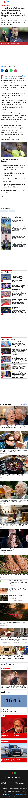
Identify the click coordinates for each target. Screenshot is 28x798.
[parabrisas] (14, 742)
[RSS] (19, 778)
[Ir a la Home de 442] (6, 2)
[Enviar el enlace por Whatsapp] (11, 70)
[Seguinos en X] (12, 778)
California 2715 (10, 792)
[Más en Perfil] (9, 664)
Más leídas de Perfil (8, 339)
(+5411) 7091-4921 (10, 794)
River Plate (12, 211)
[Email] (15, 70)
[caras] (14, 716)
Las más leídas (6, 272)
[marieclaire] (14, 692)
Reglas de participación (19, 783)
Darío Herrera (4, 211)
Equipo (16, 782)
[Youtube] (16, 778)
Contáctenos (3, 783)
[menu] (2, 1)
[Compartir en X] (6, 70)
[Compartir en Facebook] (2, 70)
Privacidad (3, 785)
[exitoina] (14, 668)
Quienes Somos (4, 782)
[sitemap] (22, 778)
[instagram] (5, 778)
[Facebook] (9, 778)
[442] (14, 773)
